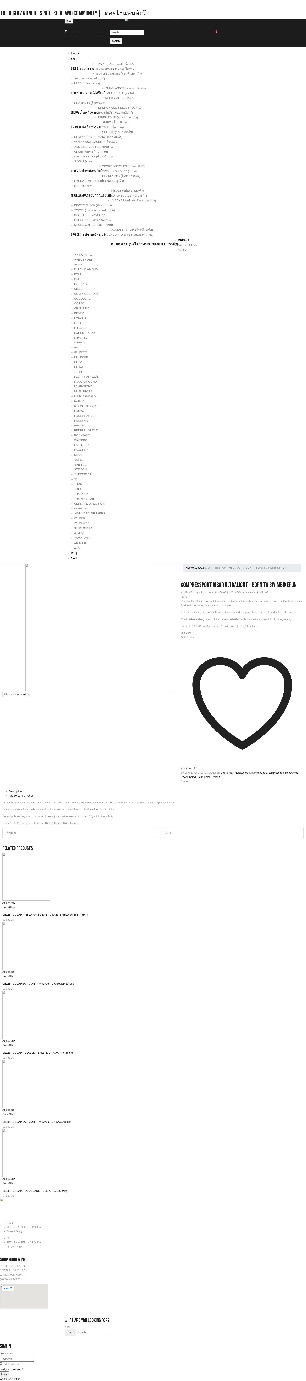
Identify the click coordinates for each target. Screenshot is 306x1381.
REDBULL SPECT (86, 430)
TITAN (78, 484)
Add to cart (8, 902)
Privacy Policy (14, 1231)
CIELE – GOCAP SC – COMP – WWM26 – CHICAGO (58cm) (37, 1121)
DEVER (79, 313)
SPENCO (80, 464)
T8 (75, 479)
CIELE (78, 288)
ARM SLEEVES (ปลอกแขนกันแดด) (96, 146)
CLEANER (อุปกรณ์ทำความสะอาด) (133, 200)
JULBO (78, 371)
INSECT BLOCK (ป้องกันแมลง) (93, 205)
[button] (213, 22)
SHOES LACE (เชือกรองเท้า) (92, 220)
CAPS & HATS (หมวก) (119, 93)
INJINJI (79, 367)
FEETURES (81, 323)
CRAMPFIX (81, 308)
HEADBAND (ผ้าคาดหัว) (89, 103)
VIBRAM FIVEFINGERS (89, 513)
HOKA (78, 362)
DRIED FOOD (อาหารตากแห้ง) (118, 117)
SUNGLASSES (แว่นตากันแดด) (125, 88)
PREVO (79, 410)
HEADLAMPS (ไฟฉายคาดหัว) (121, 176)
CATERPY (80, 284)
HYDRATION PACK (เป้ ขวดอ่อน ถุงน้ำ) (99, 181)
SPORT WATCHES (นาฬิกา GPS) (123, 166)
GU (76, 347)
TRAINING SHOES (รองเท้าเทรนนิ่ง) (118, 73)
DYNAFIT (80, 318)
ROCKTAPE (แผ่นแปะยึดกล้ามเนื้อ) (130, 229)
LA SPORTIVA (83, 386)
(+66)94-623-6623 (10, 1279)
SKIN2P (79, 459)
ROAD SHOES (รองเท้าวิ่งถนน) (115, 63)
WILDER (79, 518)
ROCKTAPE (82, 435)
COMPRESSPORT (86, 293)
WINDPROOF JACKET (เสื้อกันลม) (96, 141)
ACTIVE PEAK (187, 244)
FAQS (9, 1222)
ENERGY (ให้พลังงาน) (84, 112)
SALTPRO (80, 440)
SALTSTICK (82, 445)
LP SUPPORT (83, 391)
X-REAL (79, 532)
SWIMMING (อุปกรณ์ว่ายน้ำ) (129, 195)
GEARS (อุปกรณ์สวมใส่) (86, 171)
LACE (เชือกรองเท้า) (87, 83)
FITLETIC (80, 327)
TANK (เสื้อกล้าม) (113, 127)
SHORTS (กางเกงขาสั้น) (117, 132)
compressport (276, 772)
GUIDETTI (80, 352)
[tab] (156, 791)
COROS (79, 303)
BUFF (78, 279)
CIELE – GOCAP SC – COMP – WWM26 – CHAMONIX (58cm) (38, 983)
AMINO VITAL (83, 254)
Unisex (216, 777)
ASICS (78, 264)
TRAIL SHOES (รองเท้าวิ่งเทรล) (115, 68)
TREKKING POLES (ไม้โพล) (120, 171)
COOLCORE (82, 298)
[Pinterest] (184, 787)
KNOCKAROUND (85, 381)
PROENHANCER (85, 415)
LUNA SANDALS (85, 396)
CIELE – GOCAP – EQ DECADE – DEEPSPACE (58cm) (34, 1191)
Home (189, 567)
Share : (185, 781)
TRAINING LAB (84, 498)
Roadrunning (188, 777)
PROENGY (81, 420)
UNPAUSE (81, 508)
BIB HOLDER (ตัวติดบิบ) (89, 215)
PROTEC (80, 425)
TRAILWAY (81, 493)
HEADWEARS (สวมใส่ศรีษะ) (88, 93)
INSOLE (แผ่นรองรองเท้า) (127, 190)
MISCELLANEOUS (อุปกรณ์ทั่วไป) (91, 195)
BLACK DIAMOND (86, 269)
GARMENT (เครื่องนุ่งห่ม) (86, 127)
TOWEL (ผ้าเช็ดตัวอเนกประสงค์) (94, 210)
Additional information (21, 795)
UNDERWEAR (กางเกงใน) (91, 151)
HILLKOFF (81, 357)
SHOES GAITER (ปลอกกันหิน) (93, 224)
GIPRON (79, 342)
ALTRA (182, 249)
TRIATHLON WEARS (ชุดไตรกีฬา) (128, 244)
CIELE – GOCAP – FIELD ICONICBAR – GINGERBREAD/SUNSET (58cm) (45, 914)
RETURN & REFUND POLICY (23, 1227)
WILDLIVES (81, 523)
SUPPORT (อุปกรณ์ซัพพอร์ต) (89, 234)
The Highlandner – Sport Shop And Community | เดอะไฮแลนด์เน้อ (75, 13)
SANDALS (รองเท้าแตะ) (89, 78)
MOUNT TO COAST (87, 406)
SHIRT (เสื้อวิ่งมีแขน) (115, 122)
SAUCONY (81, 450)
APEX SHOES (83, 259)
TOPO (78, 489)
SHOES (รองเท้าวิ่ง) (83, 69)
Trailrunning (204, 777)
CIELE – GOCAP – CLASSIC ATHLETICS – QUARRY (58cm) (37, 1052)
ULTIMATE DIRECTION (89, 503)
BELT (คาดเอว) (84, 185)
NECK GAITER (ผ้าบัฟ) (120, 98)
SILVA (78, 454)
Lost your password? (11, 1369)
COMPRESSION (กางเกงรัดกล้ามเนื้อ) (98, 137)
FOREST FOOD (84, 332)
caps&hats (261, 772)
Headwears (199, 567)
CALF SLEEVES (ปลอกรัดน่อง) (94, 156)
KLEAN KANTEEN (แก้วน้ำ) (163, 244)
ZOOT (78, 547)
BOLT (77, 274)
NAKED (79, 401)
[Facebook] (182, 787)
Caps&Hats (227, 772)
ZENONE (80, 542)
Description (15, 791)
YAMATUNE (82, 537)
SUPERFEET (82, 474)
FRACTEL (80, 337)
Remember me (11, 1363)
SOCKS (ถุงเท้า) (84, 161)
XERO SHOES (83, 528)
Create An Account (10, 1378)
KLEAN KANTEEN (86, 376)
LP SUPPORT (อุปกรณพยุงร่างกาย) (131, 234)
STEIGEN (80, 469)
